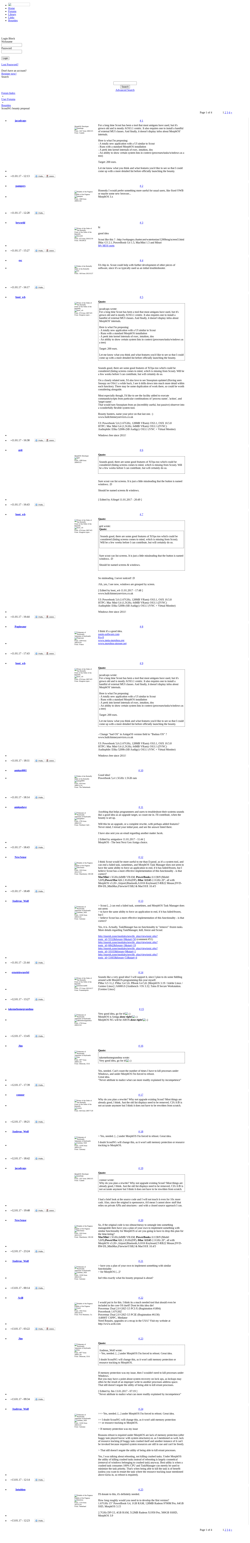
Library (12, 14)
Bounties (13, 20)
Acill (20, 1297)
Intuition (20, 1489)
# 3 (141, 222)
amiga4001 (20, 770)
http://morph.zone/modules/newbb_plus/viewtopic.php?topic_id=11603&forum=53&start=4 (128, 956)
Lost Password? (9, 64)
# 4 (141, 260)
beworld (20, 222)
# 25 (140, 1489)
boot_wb (20, 297)
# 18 (140, 1131)
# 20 (140, 1220)
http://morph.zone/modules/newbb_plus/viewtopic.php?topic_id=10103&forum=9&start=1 (128, 950)
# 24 (140, 1409)
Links (11, 17)
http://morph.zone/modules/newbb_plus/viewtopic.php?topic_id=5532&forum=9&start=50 (128, 938)
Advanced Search (125, 90)
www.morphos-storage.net (112, 643)
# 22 (140, 1297)
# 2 (141, 185)
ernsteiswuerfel (20, 972)
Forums (12, 11)
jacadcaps (20, 120)
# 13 (140, 901)
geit (20, 450)
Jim (20, 1045)
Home (11, 8)
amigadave (20, 807)
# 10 (140, 770)
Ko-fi (101, 637)
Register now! (8, 73)
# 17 (140, 1094)
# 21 (140, 1261)
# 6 (141, 450)
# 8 (141, 626)
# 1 (141, 120)
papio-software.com (108, 634)
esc (20, 260)
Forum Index (8, 93)
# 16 (140, 1045)
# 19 (140, 1168)
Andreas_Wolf (20, 901)
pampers (20, 185)
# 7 (141, 514)
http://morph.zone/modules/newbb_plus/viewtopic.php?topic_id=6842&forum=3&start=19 (128, 944)
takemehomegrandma (20, 1009)
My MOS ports (106, 245)
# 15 (141, 1009)
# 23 (140, 1338)
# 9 (141, 663)
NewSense (20, 857)
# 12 (140, 857)
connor (20, 1094)
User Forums (8, 99)
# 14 (140, 972)
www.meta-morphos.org (111, 640)
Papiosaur (20, 626)
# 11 (141, 807)
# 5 (141, 297)
